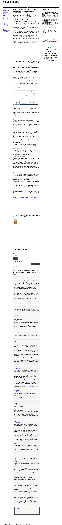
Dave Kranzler (17, 390)
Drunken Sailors (5, 22)
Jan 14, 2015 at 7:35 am (17, 278)
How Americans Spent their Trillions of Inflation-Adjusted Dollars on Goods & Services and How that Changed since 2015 (50, 36)
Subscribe (15, 258)
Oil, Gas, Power (5, 31)
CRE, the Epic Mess (6, 18)
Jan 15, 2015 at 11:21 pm (17, 404)
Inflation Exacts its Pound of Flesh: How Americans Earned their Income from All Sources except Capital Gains (50, 27)
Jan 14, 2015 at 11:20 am (17, 320)
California (4, 16)
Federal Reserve (19, 7)
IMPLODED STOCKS (6, 10)
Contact (48, 7)
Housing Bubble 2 (28, 7)
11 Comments (25, 12)
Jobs (3, 29)
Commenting (42, 7)
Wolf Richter (11, 7)
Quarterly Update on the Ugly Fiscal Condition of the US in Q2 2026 (49, 20)
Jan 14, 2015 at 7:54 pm (17, 391)
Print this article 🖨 (35, 264)
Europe (4, 23)
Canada (4, 17)
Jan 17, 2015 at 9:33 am (17, 456)
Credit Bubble (5, 19)
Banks (4, 15)
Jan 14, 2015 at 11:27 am (17, 333)
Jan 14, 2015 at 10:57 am (17, 307)
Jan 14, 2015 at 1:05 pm (17, 368)
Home (5, 7)
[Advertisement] (42, 2)
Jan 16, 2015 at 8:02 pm (17, 422)
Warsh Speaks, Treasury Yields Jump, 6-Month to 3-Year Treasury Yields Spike (50, 13)
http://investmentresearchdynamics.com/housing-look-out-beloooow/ (26, 395)
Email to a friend (15, 266)
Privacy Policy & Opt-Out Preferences (28, 524)
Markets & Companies (6, 30)
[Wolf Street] (11, 3)
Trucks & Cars (5, 32)
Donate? (35, 7)
